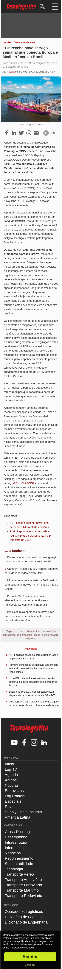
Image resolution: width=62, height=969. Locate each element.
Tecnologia (14, 869)
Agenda (11, 775)
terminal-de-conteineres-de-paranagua (29, 633)
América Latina (17, 817)
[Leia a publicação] (46, 133)
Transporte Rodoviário (23, 895)
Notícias (7, 42)
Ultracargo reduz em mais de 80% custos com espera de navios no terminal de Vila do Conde (31, 584)
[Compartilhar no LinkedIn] (14, 133)
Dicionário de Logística (24, 917)
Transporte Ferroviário (23, 885)
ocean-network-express (43, 636)
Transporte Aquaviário (23, 879)
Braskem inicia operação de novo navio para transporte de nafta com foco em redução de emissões (29, 616)
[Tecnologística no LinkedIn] (44, 743)
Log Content (15, 796)
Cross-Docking (17, 832)
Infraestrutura (16, 842)
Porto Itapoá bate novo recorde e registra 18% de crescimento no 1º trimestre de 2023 (30, 535)
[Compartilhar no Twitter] (21, 133)
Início (9, 764)
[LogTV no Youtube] (14, 743)
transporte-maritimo (30, 631)
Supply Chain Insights (23, 812)
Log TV (11, 769)
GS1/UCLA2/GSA (23, 483)
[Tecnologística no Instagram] (34, 743)
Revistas (12, 806)
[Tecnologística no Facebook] (24, 743)
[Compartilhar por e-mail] (36, 133)
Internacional (16, 848)
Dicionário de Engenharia (26, 922)
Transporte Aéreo (19, 874)
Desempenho (16, 837)
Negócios (13, 853)
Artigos (11, 780)
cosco (37, 634)
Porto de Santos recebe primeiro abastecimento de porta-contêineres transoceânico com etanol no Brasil (26, 600)
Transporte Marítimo (24, 42)
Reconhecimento (19, 858)
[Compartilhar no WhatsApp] (28, 133)
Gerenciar (30, 965)
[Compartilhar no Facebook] (6, 133)
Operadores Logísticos (24, 911)
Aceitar (30, 956)
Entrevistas (14, 791)
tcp (15, 631)
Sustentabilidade (19, 864)
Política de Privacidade (22, 947)
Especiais (13, 801)
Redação (12, 71)
